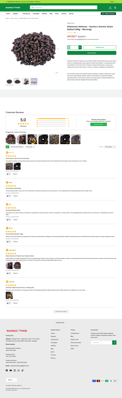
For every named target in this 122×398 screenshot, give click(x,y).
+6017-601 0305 (11, 350)
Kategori (15, 13)
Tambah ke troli (100, 47)
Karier (57, 13)
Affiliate (44, 13)
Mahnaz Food (70, 23)
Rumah (7, 18)
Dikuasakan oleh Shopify (11, 390)
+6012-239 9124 (22, 362)
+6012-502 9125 (11, 362)
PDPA (72, 349)
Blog (51, 13)
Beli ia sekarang (92, 53)
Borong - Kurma (14, 18)
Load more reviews (61, 311)
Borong (71, 13)
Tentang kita (26, 13)
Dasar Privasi (74, 345)
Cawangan (36, 13)
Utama (8, 13)
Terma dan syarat (76, 342)
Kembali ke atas (60, 322)
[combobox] (63, 7)
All (7, 147)
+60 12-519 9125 (11, 356)
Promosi (63, 13)
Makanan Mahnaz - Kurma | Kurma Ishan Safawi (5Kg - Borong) (29, 18)
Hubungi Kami (75, 333)
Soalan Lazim (75, 339)
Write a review (98, 124)
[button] (115, 8)
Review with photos (17, 147)
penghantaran (81, 39)
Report (15, 174)
